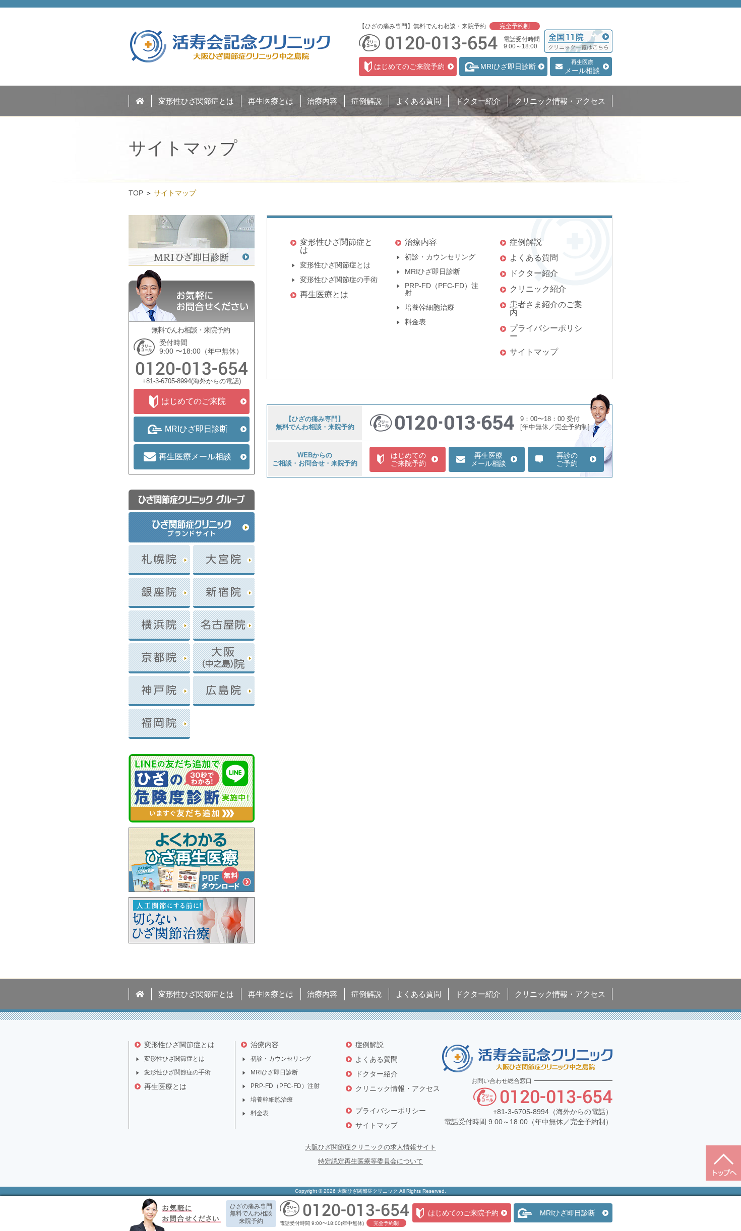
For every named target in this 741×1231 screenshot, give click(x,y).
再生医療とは (324, 294)
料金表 (415, 322)
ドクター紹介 (534, 273)
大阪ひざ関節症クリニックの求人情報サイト (370, 1147)
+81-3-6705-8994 (166, 381)
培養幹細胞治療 (429, 307)
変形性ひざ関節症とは (336, 246)
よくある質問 (534, 257)
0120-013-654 (191, 368)
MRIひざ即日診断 (432, 272)
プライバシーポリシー (546, 332)
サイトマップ (534, 352)
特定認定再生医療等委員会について (370, 1161)
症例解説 (526, 242)
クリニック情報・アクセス (397, 1088)
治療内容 (421, 242)
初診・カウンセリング (440, 257)
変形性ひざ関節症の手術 (339, 280)
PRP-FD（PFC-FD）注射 (441, 289)
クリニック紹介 (538, 289)
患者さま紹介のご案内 (546, 308)
